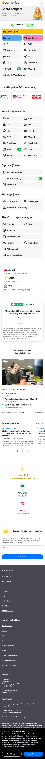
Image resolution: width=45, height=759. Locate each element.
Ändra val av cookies (9, 665)
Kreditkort (5, 606)
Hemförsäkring (7, 581)
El (2, 586)
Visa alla (37, 423)
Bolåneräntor (11, 428)
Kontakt (4, 631)
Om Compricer (7, 626)
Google (23, 740)
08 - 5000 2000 (19, 710)
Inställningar (11, 754)
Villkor (4, 650)
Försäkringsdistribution (10, 655)
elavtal (39, 727)
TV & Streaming (7, 611)
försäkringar (31, 727)
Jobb (3, 641)
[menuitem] (11, 3)
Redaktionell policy (8, 660)
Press (4, 636)
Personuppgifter (8, 645)
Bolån (4, 596)
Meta (18, 740)
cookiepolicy (6, 746)
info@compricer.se (14, 712)
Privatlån (5, 591)
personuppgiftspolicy (21, 746)
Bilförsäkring (6, 576)
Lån (3, 428)
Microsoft (5, 742)
